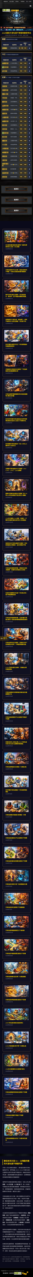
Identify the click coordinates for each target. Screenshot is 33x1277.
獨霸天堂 (4, 140)
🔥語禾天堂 (5, 105)
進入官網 (21, 48)
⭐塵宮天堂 (5, 121)
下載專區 (22, 1)
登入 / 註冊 (28, 1)
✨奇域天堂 (5, 148)
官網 (21, 63)
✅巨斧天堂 (5, 67)
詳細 (25, 63)
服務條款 (11, 1273)
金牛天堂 (4, 71)
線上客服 (12, 1)
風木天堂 (4, 137)
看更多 (16, 189)
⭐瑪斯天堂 (5, 63)
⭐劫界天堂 (5, 173)
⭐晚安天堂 (5, 109)
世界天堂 (4, 129)
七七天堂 (4, 144)
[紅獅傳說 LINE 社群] (29, 48)
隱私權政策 (5, 1273)
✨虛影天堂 (5, 117)
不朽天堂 (4, 98)
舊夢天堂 (4, 102)
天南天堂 (4, 86)
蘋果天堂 (4, 169)
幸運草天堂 (5, 90)
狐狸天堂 (4, 113)
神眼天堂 (4, 156)
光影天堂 (4, 160)
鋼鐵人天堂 (5, 94)
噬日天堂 (4, 125)
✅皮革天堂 (5, 133)
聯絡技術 (6, 1)
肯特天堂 (4, 177)
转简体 (17, 1)
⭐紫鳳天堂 (5, 152)
